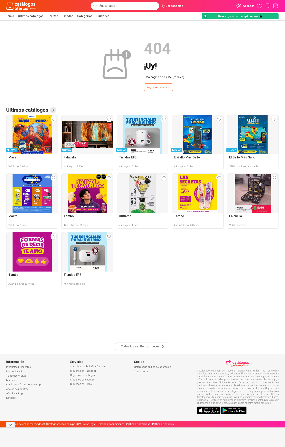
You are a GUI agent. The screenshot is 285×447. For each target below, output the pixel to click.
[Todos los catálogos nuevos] (53, 110)
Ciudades (102, 16)
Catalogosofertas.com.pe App (23, 384)
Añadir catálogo (15, 393)
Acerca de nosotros (17, 389)
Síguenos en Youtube (82, 379)
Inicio (10, 16)
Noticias (11, 397)
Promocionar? (14, 371)
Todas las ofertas (16, 375)
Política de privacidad (138, 424)
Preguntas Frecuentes (18, 366)
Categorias (84, 16)
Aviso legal (89, 424)
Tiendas (67, 16)
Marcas (10, 380)
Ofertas (52, 16)
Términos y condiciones (110, 424)
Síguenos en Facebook (83, 370)
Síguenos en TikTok (81, 383)
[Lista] (275, 6)
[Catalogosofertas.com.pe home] (21, 6)
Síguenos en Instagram (83, 375)
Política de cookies (163, 424)
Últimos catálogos (30, 16)
